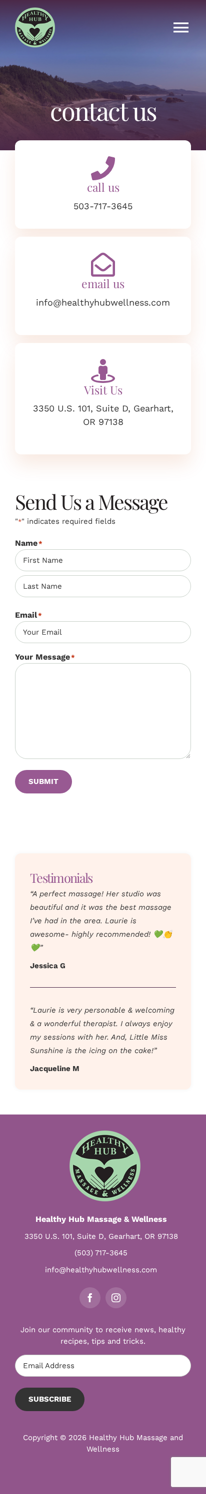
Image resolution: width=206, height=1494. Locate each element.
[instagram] (116, 1297)
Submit (43, 781)
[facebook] (90, 1297)
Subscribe (49, 1399)
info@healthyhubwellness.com (101, 1269)
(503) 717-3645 (101, 1252)
